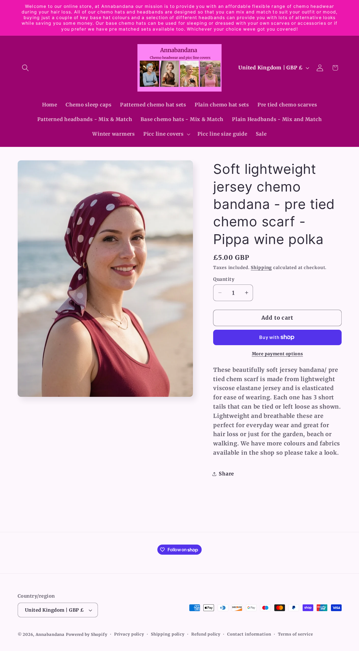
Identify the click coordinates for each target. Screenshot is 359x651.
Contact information (249, 634)
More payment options (277, 353)
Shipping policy (168, 634)
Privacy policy (129, 634)
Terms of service (295, 634)
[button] (25, 68)
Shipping (261, 267)
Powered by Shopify (86, 634)
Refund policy (205, 634)
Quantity (223, 279)
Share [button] (226, 474)
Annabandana (50, 634)
